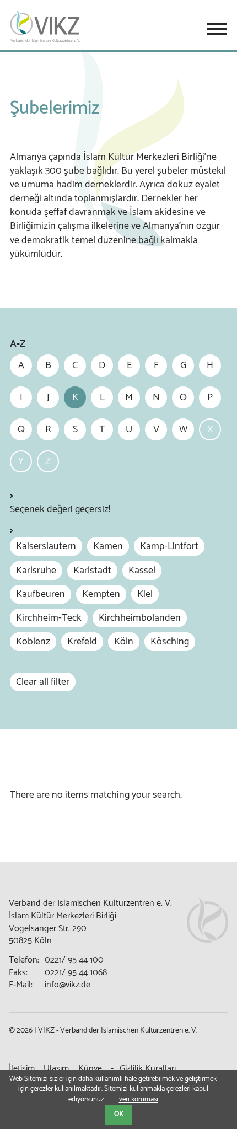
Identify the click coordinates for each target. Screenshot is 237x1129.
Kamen (108, 546)
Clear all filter (42, 682)
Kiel (145, 594)
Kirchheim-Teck (49, 618)
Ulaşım (56, 1068)
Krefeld (82, 641)
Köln (123, 641)
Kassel (141, 570)
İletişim (22, 1068)
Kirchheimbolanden (140, 618)
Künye (90, 1068)
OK (118, 1114)
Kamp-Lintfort (169, 546)
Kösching (169, 641)
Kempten (101, 594)
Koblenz (33, 641)
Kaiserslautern (46, 546)
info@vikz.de (67, 984)
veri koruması (138, 1099)
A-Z (17, 344)
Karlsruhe (36, 570)
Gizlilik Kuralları (148, 1068)
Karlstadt (92, 570)
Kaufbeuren (40, 594)
